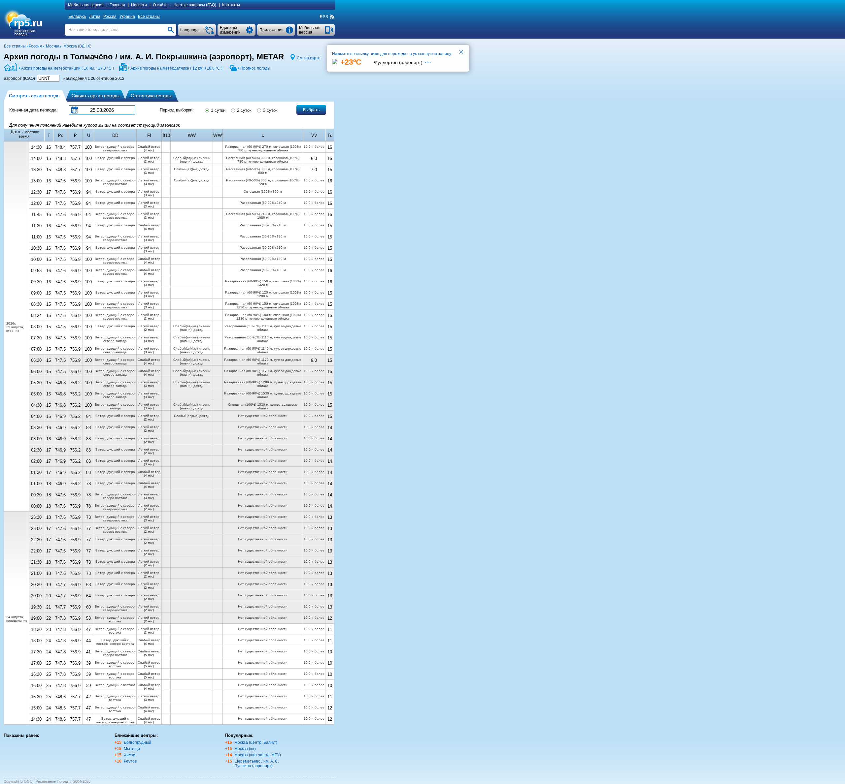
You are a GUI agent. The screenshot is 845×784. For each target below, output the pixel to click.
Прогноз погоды (255, 68)
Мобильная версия (86, 5)
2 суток (244, 110)
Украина (127, 16)
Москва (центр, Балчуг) (255, 742)
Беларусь (77, 16)
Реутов (130, 761)
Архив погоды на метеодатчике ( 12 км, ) (176, 68)
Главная (117, 5)
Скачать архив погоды (95, 95)
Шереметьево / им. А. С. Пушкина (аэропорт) (256, 763)
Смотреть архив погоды (34, 95)
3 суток (270, 110)
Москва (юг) (245, 748)
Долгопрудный (137, 742)
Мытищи (132, 748)
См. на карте (309, 58)
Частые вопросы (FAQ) (195, 5)
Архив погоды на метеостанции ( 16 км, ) (67, 68)
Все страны (149, 16)
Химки (129, 755)
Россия (110, 16)
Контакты (231, 5)
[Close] (461, 52)
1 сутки (217, 110)
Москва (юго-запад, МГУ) (257, 755)
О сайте (160, 5)
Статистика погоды (151, 95)
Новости (139, 5)
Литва (94, 16)
